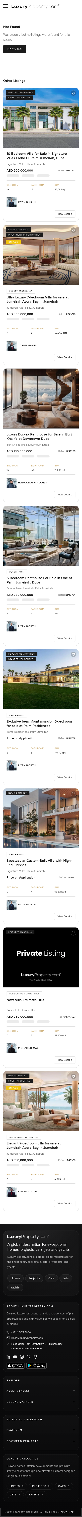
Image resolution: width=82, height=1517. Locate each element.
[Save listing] (73, 93)
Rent (64, 1512)
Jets (66, 1278)
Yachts (15, 1287)
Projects (34, 1278)
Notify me (14, 49)
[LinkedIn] (8, 1357)
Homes (15, 1278)
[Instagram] (22, 1357)
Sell (73, 1512)
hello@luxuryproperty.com (27, 1337)
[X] (28, 1357)
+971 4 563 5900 (21, 1332)
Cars (51, 1278)
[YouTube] (15, 1357)
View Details (65, 214)
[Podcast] (35, 1357)
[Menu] (6, 6)
